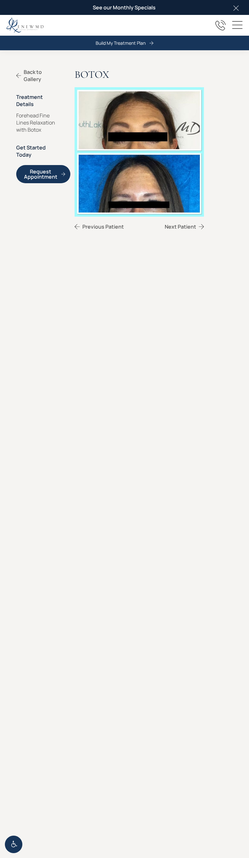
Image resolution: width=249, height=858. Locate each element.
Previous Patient (103, 226)
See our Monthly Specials (124, 7)
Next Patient (180, 226)
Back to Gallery (33, 75)
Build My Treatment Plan (121, 43)
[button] (13, 844)
